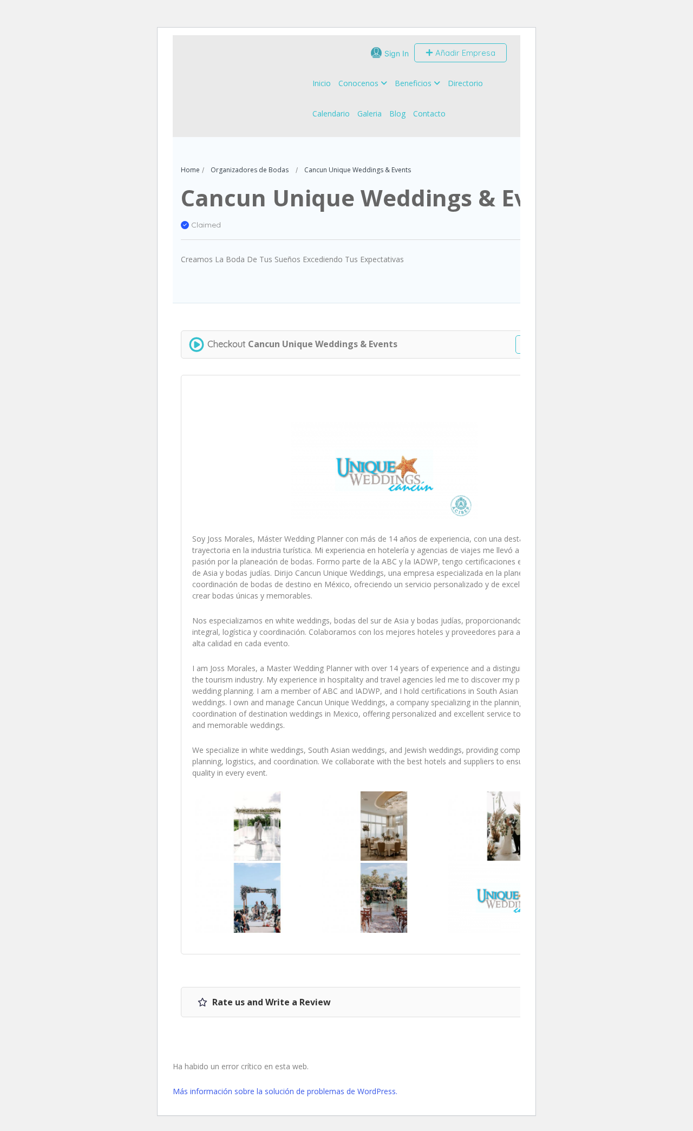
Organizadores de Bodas (250, 169)
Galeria (369, 113)
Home (190, 169)
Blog (397, 113)
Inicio (321, 83)
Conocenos (358, 83)
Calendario (331, 113)
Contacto (429, 113)
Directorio (465, 83)
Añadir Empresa (464, 53)
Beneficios (413, 83)
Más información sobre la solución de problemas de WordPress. (285, 1091)
